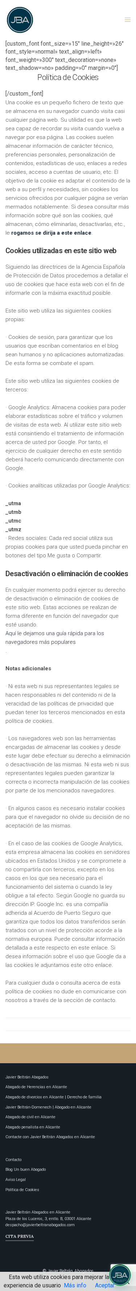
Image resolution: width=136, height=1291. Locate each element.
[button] (120, 1275)
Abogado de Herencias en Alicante (36, 1087)
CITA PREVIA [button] (19, 1236)
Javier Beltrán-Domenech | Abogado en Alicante (48, 1107)
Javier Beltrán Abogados (27, 1077)
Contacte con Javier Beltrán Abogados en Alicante (50, 1137)
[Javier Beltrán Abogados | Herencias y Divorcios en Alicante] (19, 19)
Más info (75, 1285)
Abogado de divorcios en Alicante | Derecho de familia (53, 1097)
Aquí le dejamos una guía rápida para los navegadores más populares (54, 637)
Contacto (13, 1159)
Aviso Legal (15, 1179)
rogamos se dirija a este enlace (51, 233)
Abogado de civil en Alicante (30, 1117)
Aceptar (105, 1285)
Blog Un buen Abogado (25, 1169)
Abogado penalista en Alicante (32, 1127)
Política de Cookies (22, 1189)
